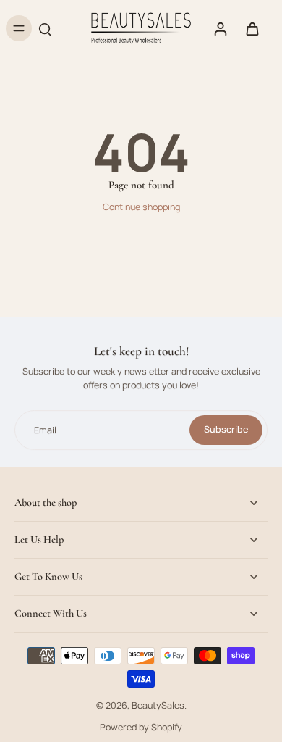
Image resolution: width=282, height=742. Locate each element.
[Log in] (220, 28)
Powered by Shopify (141, 727)
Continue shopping (141, 207)
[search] (45, 28)
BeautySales (158, 705)
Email (45, 430)
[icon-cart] (252, 28)
